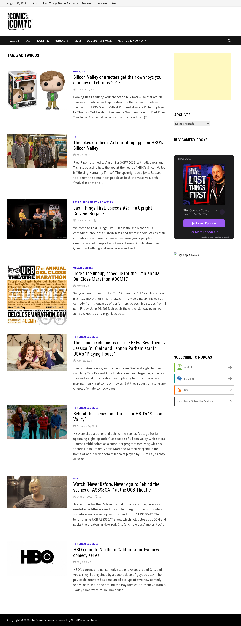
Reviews (86, 3)
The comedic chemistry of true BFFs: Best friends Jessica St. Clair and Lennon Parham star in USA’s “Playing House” (119, 348)
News (76, 71)
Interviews (101, 3)
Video (76, 478)
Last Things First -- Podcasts (93, 202)
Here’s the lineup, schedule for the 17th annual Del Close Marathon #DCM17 (117, 276)
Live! (113, 3)
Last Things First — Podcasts (60, 3)
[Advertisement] (202, 76)
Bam (94, 620)
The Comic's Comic (42, 620)
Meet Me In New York (132, 40)
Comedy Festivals (99, 40)
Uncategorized (83, 267)
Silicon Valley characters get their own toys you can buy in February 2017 (117, 80)
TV (83, 71)
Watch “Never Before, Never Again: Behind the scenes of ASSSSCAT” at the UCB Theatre (116, 487)
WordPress (78, 620)
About (36, 3)
